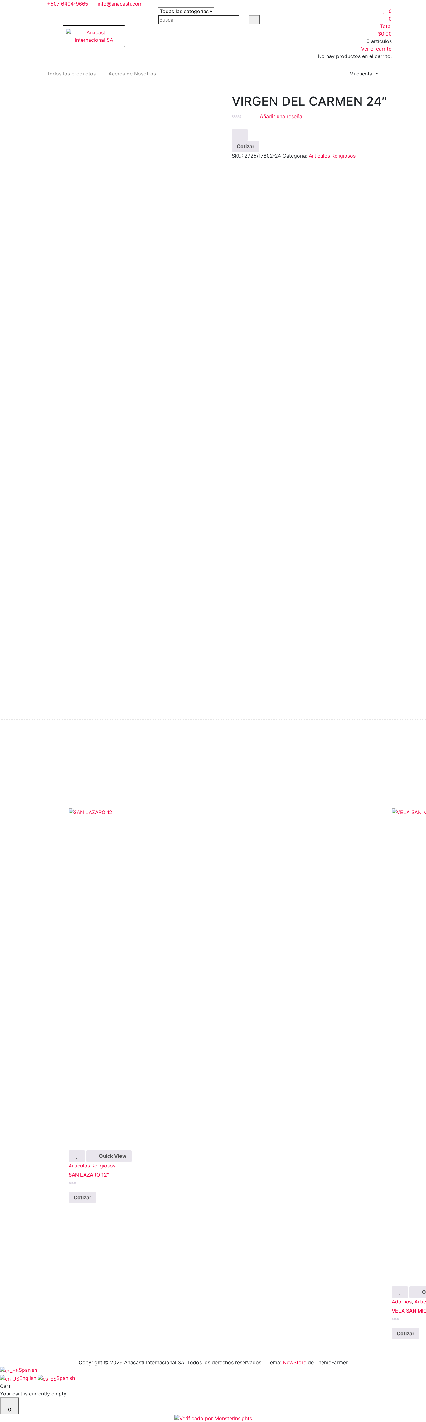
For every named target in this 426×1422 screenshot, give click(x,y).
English (28, 1378)
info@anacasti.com (119, 4)
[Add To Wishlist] (240, 135)
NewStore (294, 1362)
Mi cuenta (361, 73)
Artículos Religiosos (332, 156)
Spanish (28, 1370)
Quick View (112, 1156)
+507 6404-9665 (67, 4)
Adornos (402, 1301)
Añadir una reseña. (281, 116)
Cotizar (245, 146)
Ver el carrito (376, 49)
